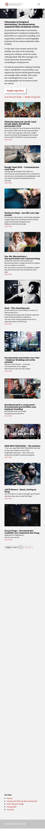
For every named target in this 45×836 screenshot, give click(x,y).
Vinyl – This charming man (16, 308)
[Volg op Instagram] (32, 831)
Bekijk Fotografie (32, 96)
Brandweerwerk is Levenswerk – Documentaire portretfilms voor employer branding (20, 406)
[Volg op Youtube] (21, 831)
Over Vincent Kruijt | (14, 96)
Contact (10, 809)
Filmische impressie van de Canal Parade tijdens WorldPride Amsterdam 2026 (20, 123)
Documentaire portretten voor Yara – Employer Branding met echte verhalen (21, 359)
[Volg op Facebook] (38, 831)
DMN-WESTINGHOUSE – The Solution (22, 446)
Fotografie (11, 806)
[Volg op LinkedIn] (26, 831)
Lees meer (8, 139)
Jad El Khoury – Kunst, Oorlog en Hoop (20, 490)
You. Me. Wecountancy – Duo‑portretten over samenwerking (22, 257)
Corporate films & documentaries (22, 801)
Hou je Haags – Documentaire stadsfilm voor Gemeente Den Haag (21, 531)
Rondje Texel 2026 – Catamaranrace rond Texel (21, 168)
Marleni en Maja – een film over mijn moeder (21, 213)
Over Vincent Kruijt (15, 804)
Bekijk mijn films (15, 90)
